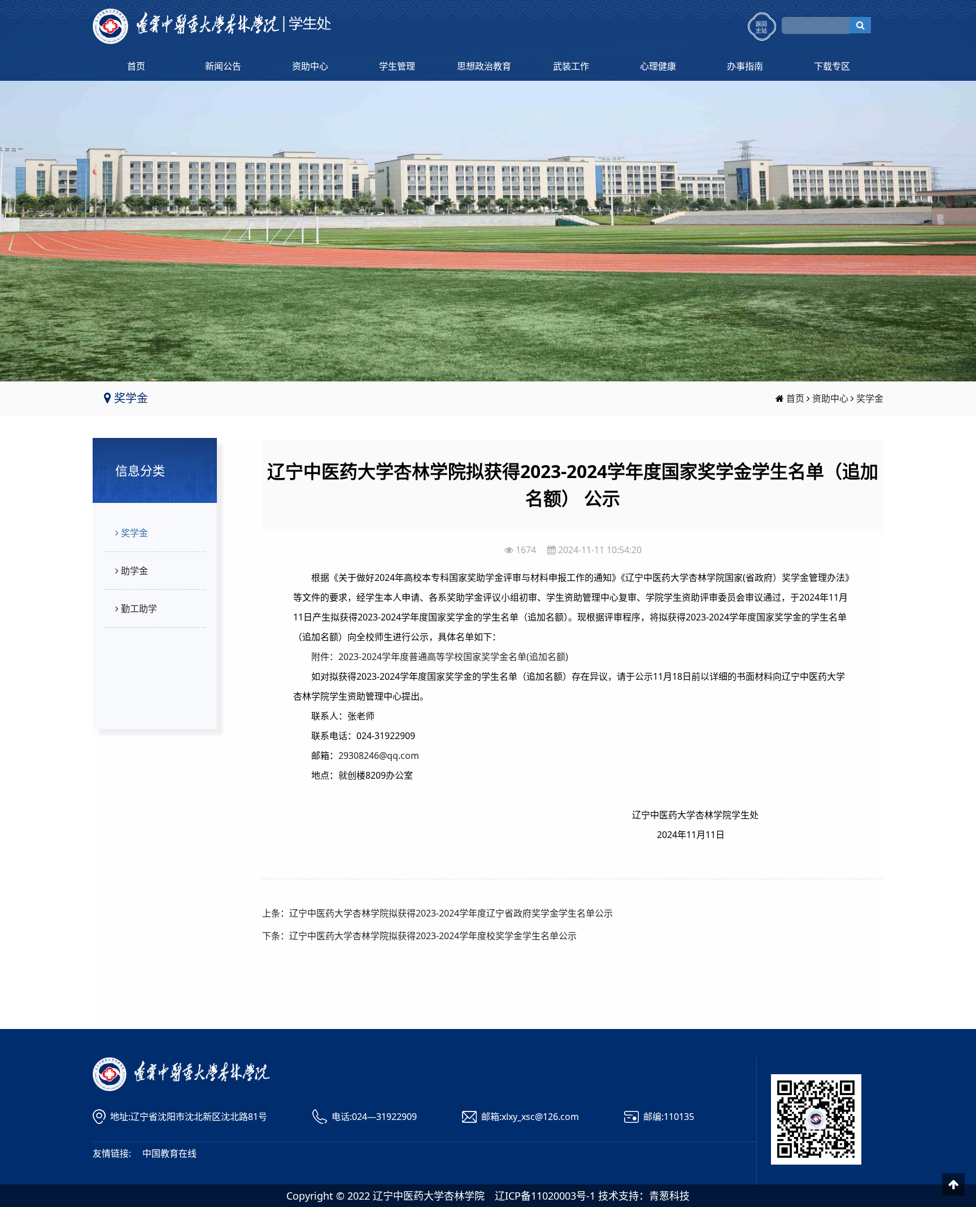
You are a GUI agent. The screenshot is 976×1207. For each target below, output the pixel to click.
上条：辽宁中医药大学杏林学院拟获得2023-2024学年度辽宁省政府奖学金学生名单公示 (437, 913)
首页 (136, 66)
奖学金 (869, 398)
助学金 (133, 571)
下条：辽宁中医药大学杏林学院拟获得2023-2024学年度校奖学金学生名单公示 (419, 936)
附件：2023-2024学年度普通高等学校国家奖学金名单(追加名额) (439, 656)
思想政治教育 (484, 66)
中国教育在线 (169, 1153)
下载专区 (832, 66)
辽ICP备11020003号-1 (545, 1195)
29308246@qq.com (378, 755)
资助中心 (310, 66)
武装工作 (571, 66)
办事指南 (745, 66)
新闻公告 (223, 66)
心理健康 (658, 66)
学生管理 (397, 66)
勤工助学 (138, 608)
